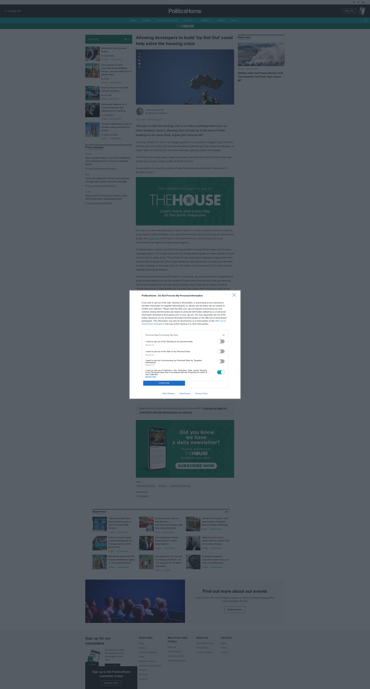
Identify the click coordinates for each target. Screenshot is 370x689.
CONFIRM (164, 383)
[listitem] (185, 335)
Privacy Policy (201, 393)
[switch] (221, 341)
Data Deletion (168, 393)
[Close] (235, 296)
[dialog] (185, 344)
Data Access (185, 393)
